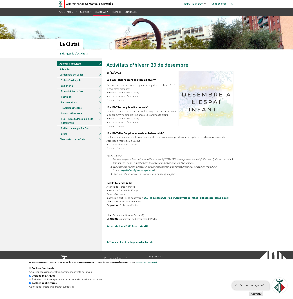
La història (67, 85)
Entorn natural (69, 102)
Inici (62, 53)
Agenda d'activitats (77, 53)
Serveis (85, 12)
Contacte (131, 12)
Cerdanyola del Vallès (71, 74)
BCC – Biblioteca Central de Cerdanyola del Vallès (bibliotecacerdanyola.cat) (186, 197)
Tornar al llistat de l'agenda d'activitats (131, 242)
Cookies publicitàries (44, 283)
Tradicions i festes (71, 108)
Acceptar (256, 293)
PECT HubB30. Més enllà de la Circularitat (77, 120)
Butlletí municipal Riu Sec (75, 128)
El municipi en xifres (72, 91)
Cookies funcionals (43, 268)
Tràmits (116, 12)
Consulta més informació (146, 262)
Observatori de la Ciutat (73, 139)
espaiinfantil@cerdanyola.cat (137, 170)
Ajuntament (67, 12)
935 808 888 (219, 3)
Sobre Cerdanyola (71, 80)
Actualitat (65, 69)
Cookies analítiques (43, 275)
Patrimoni (66, 96)
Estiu (64, 133)
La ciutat (101, 12)
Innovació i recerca (71, 113)
